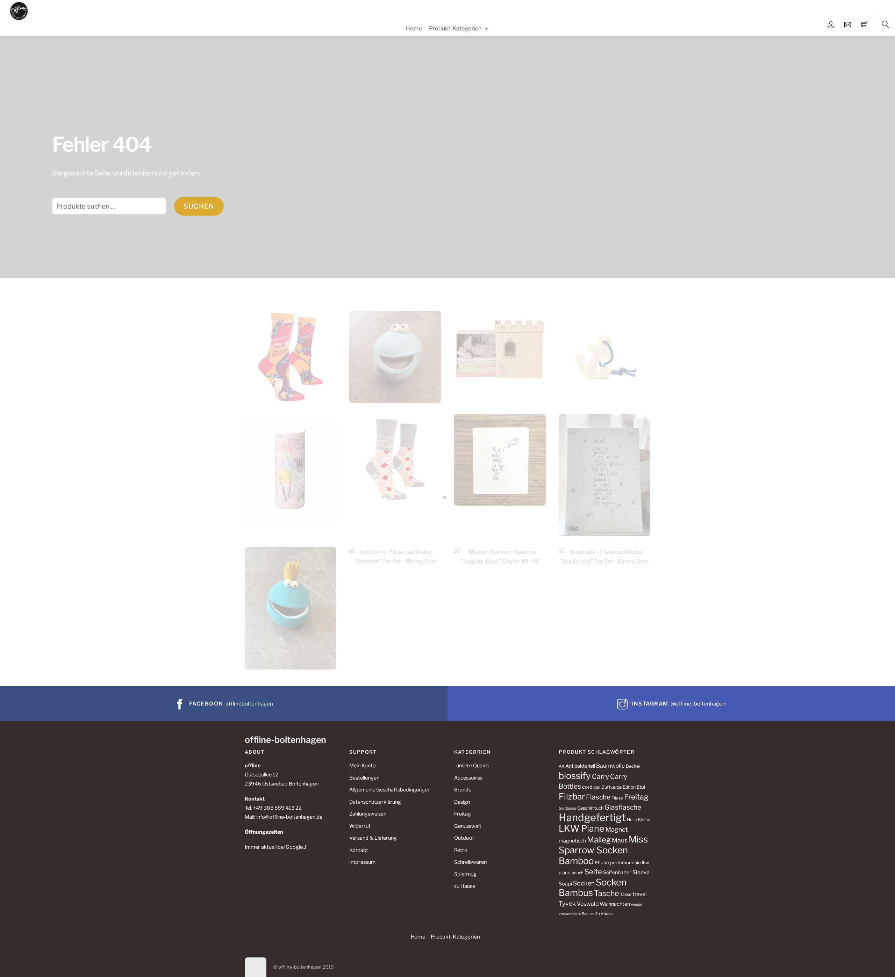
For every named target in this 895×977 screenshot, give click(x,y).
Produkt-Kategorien (455, 28)
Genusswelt (467, 826)
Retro (460, 850)
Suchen (199, 206)
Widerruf (359, 826)
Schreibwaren (470, 862)
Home (414, 28)
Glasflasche (622, 807)
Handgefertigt (592, 817)
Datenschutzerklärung (375, 802)
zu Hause (464, 886)
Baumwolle (610, 765)
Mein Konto (362, 765)
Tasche (606, 893)
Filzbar (572, 796)
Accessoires (468, 778)
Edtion (629, 787)
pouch (577, 872)
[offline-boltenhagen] (19, 10)
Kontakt (358, 850)
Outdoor (464, 838)
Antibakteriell (580, 766)
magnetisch (572, 841)
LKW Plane (581, 828)
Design (462, 802)
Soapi (565, 884)
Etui (641, 787)
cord (587, 787)
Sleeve (641, 872)
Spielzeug (465, 874)
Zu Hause (604, 913)
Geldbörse (567, 808)
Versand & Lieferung (373, 838)
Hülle (632, 819)
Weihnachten (615, 904)
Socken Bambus (592, 887)
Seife (593, 871)
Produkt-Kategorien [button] (455, 936)
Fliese (617, 798)
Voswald (588, 903)
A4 (561, 766)
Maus (620, 840)
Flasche (598, 797)
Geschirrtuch (590, 808)
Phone (602, 862)
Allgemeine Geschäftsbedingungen (389, 790)
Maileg (599, 839)
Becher (633, 766)
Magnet (617, 829)
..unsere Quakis (471, 765)
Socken (584, 883)
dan (596, 787)
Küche (644, 819)
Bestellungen (364, 778)
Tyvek (567, 903)
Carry (600, 776)
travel (639, 894)
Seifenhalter (617, 872)
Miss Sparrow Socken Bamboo (603, 850)
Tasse (625, 894)
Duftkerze (611, 787)
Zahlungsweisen (367, 814)
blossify (575, 775)
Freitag (462, 814)
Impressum (362, 862)
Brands (462, 790)
